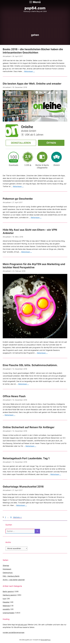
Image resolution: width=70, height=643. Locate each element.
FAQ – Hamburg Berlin (11, 576)
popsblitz (6, 609)
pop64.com (35, 8)
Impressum (7, 569)
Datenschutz (8, 573)
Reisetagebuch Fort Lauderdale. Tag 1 (26, 458)
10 (11, 517)
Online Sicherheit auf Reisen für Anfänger (28, 427)
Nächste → (17, 517)
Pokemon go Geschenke (18, 198)
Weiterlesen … (29, 71)
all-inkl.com (22, 625)
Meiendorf (7, 606)
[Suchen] (37, 531)
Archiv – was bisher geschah (14, 580)
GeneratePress (45, 640)
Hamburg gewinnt (10, 595)
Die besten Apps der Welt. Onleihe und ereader (32, 83)
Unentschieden (8, 613)
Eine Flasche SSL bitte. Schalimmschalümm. (30, 365)
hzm (4, 599)
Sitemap (6, 565)
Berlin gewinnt (8, 591)
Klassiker (6, 602)
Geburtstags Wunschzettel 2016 (23, 486)
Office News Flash (14, 396)
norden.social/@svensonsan (13, 632)
